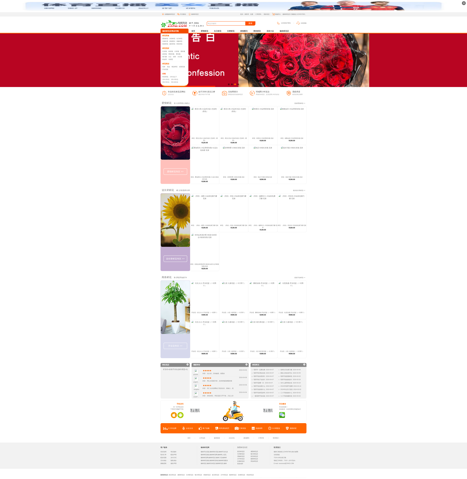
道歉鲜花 (179, 41)
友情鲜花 (172, 38)
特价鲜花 (165, 77)
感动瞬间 (246, 438)
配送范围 (163, 457)
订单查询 (258, 14)
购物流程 (163, 463)
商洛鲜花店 (254, 461)
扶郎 (174, 57)
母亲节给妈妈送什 (286, 379)
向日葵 (180, 57)
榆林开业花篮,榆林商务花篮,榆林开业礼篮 (214, 452)
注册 (251, 14)
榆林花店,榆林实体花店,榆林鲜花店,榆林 (214, 463)
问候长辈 (165, 41)
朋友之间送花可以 (286, 373)
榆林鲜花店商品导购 (170, 31)
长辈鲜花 (230, 31)
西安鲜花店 (241, 451)
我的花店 (266, 14)
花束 (163, 67)
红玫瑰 (164, 51)
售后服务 (173, 452)
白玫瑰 (177, 51)
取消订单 (163, 455)
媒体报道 (217, 438)
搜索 (250, 23)
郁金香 (164, 59)
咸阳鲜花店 (254, 451)
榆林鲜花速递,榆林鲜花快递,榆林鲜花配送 (214, 460)
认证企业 (189, 428)
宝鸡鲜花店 (241, 454)
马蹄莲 (170, 59)
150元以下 (173, 77)
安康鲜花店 (241, 461)
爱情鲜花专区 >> (175, 171)
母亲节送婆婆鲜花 (286, 376)
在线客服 (303, 23)
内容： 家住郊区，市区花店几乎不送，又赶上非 (218, 396)
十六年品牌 (172, 428)
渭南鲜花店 (241, 456)
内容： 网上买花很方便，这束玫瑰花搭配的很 (217, 381)
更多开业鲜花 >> (299, 277)
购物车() (278, 14)
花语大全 (270, 31)
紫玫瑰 (183, 51)
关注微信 (183, 14)
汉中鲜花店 (241, 459)
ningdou (196, 389)
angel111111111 (198, 382)
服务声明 (173, 463)
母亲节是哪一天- (259, 383)
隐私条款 (173, 460)
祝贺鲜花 (165, 44)
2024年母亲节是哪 (286, 386)
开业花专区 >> (175, 346)
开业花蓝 (165, 69)
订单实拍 (242, 428)
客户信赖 (206, 428)
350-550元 (165, 82)
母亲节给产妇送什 (259, 379)
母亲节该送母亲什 (259, 376)
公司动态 (202, 438)
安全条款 (163, 460)
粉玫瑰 (170, 51)
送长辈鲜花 (168, 190)
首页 (193, 31)
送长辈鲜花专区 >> (175, 259)
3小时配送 (276, 428)
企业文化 (232, 438)
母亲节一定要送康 (259, 370)
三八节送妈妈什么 (286, 393)
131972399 (197, 397)
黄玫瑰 (178, 54)
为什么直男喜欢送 (286, 383)
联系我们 (276, 438)
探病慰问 (172, 41)
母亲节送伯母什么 (259, 386)
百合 (169, 57)
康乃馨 (164, 57)
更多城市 (240, 464)
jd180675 (196, 374)
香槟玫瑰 (171, 54)
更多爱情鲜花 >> (299, 103)
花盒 (168, 67)
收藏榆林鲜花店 (170, 14)
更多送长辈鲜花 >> (299, 190)
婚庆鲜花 (172, 44)
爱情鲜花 (165, 38)
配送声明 (173, 455)
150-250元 (165, 79)
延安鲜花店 (254, 456)
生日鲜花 (179, 38)
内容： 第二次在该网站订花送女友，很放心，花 (218, 388)
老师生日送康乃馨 (286, 370)
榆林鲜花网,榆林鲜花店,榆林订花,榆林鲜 (214, 457)
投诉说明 (163, 452)
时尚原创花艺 (224, 428)
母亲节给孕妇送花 (259, 373)
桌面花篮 (182, 67)
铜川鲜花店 (254, 454)
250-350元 (174, 79)
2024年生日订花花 (286, 389)
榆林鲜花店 (195, 14)
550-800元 (174, 82)
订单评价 (261, 438)
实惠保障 (259, 428)
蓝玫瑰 (164, 54)
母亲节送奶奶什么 (259, 389)
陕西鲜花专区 (242, 447)
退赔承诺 (293, 428)
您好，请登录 (244, 14)
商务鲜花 (179, 44)
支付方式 (173, 457)
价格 (164, 74)
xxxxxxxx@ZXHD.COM (286, 463)
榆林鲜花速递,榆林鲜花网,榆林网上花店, (214, 455)
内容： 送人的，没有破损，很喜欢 (213, 373)
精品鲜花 (174, 67)
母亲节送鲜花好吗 (259, 393)
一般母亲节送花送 (259, 396)
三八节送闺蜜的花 (286, 396)
